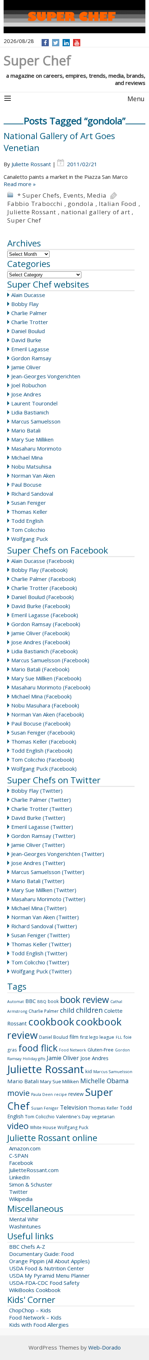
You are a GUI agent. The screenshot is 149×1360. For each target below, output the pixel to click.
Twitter (18, 1191)
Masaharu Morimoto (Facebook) (50, 687)
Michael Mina (27, 457)
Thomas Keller (29, 511)
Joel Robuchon (28, 385)
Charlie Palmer (29, 313)
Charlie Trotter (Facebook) (44, 587)
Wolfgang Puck (29, 538)
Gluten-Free (101, 1049)
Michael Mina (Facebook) (41, 696)
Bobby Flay (25, 303)
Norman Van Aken (33, 475)
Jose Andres (26, 394)
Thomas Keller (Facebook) (43, 741)
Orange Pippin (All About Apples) (49, 1261)
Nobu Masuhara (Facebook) (45, 705)
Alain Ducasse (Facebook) (42, 560)
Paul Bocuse (26, 484)
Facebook (21, 1162)
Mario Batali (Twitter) (37, 881)
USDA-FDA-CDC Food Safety (44, 1282)
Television (73, 1107)
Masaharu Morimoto (36, 448)
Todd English (27, 520)
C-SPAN (18, 1155)
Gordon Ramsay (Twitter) (43, 835)
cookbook (51, 1021)
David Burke (26, 340)
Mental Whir (24, 1219)
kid (88, 1071)
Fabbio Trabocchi (35, 203)
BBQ (41, 1001)
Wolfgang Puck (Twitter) (41, 971)
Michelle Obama (104, 1080)
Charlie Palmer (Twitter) (41, 799)
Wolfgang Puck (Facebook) (44, 768)
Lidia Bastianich (30, 412)
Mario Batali (26, 430)
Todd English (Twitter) (39, 953)
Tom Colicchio (28, 529)
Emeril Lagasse (30, 349)
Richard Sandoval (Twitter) (44, 926)
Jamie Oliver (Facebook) (40, 633)
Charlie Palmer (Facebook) (43, 578)
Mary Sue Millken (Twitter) (43, 890)
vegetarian (103, 1117)
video (18, 1126)
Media (97, 195)
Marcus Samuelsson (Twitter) (47, 871)
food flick (38, 1048)
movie (18, 1092)
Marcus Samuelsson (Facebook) (50, 660)
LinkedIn (19, 1177)
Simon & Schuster (30, 1184)
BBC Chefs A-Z (27, 1246)
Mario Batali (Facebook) (40, 669)
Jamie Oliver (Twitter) (38, 844)
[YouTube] (76, 42)
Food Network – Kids (35, 1317)
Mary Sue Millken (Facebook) (46, 678)
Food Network (72, 1050)
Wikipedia (21, 1198)
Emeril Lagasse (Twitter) (42, 826)
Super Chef (24, 220)
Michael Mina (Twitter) (39, 908)
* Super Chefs (38, 195)
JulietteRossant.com (34, 1170)
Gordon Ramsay (31, 358)
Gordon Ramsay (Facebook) (45, 624)
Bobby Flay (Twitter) (37, 790)
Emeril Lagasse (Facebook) (44, 615)
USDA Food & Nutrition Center (46, 1268)
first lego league (97, 1037)
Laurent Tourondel (34, 403)
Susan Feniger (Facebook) (43, 732)
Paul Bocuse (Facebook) (41, 723)
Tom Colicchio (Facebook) (42, 759)
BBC (30, 1000)
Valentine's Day (73, 1116)
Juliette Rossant (31, 164)
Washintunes (25, 1226)
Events (73, 195)
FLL (119, 1037)
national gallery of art (95, 212)
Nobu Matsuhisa (31, 466)
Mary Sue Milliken (32, 439)
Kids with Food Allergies (39, 1324)
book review (84, 999)
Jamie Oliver (26, 367)
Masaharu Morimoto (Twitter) (48, 899)
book (53, 1001)
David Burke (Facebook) (40, 606)
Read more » (20, 184)
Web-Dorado (104, 1347)
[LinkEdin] (66, 42)
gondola (81, 203)
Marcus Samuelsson (35, 421)
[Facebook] (45, 42)
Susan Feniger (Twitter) (40, 935)
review (76, 1093)
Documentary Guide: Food (41, 1253)
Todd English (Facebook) (41, 750)
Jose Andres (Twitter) (38, 862)
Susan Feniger (28, 502)
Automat (15, 1001)
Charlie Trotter (29, 322)
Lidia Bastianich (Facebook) (44, 651)
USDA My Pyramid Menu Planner (49, 1275)
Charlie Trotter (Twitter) (41, 808)
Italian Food (118, 203)
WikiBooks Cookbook (34, 1290)
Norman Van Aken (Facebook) (47, 714)
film (73, 1036)
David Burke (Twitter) (38, 817)
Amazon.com (25, 1148)
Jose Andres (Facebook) (40, 642)
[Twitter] (55, 42)
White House (43, 1127)
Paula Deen (42, 1094)
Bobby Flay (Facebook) (39, 569)
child (67, 1010)
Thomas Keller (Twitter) (41, 944)
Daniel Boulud (28, 331)
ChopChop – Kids (30, 1310)
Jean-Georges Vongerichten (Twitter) (57, 853)
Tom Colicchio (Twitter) (40, 962)
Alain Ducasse (28, 294)
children (89, 1010)
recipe (60, 1094)
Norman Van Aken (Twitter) (45, 917)
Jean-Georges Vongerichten (45, 376)
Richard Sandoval (32, 493)
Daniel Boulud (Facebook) (42, 597)
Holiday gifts (34, 1058)
